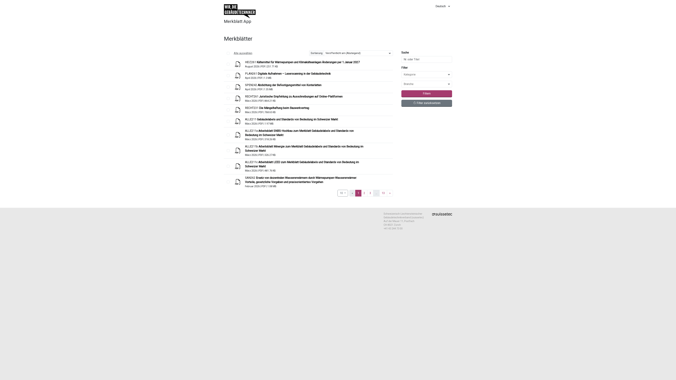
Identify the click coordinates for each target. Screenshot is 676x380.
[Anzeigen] (238, 65)
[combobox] (425, 74)
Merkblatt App (237, 21)
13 (383, 193)
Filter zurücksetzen (428, 103)
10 (342, 193)
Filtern (427, 93)
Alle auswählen (243, 53)
